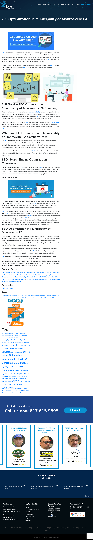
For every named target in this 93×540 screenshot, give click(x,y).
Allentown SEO (8, 528)
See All (87, 496)
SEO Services (8, 387)
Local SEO (14, 345)
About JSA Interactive (32, 510)
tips (9, 390)
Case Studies (75, 5)
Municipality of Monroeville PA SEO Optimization (40, 295)
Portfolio (63, 5)
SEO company (54, 122)
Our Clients (29, 512)
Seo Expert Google (19, 376)
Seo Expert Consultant (19, 370)
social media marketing (21, 388)
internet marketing (34, 112)
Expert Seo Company (13, 340)
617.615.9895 (87, 4)
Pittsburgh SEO (65, 528)
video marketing (14, 390)
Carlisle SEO (17, 528)
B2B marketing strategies (17, 333)
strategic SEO (5, 390)
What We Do (47, 5)
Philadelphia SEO (55, 528)
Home (39, 5)
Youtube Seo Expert (18, 393)
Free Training (30, 516)
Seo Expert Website (18, 378)
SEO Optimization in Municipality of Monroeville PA (38, 298)
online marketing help (12, 349)
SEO (3, 53)
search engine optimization (16, 352)
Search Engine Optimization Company (16, 355)
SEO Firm (17, 381)
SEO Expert (18, 362)
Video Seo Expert (24, 390)
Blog (68, 5)
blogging (19, 337)
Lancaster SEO (45, 528)
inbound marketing (20, 342)
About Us (55, 5)
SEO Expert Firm (20, 373)
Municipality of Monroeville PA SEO (13, 295)
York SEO (81, 528)
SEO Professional (17, 384)
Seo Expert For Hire (8, 376)
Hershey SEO (36, 528)
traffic (52, 65)
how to (30, 215)
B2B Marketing (6, 333)
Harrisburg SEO (26, 528)
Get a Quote (75, 410)
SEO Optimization (7, 288)
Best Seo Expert (12, 338)
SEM (14, 358)
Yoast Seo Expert (7, 393)
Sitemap (28, 520)
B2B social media (13, 335)
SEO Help (6, 385)
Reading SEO (74, 528)
